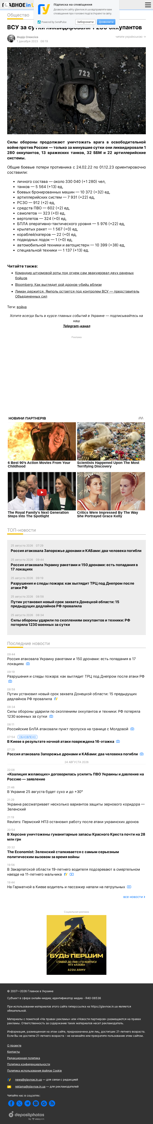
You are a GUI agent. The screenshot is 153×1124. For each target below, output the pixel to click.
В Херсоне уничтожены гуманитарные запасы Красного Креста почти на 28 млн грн (76, 834)
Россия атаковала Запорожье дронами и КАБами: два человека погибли (73, 752)
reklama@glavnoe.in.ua (30, 1086)
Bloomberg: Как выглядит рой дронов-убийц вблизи (58, 284)
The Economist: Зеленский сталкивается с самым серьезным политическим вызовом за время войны (63, 852)
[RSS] (52, 1103)
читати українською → (131, 36)
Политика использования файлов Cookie (34, 1070)
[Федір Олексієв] (11, 41)
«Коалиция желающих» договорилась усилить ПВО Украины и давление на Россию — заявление (75, 774)
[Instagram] (36, 1103)
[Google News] (44, 1103)
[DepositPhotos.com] (27, 1116)
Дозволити (106, 22)
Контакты (13, 1051)
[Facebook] (11, 1103)
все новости (133, 897)
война (22, 307)
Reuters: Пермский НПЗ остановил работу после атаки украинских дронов (73, 819)
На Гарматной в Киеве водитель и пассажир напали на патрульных (66, 885)
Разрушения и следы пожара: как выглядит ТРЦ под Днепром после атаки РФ (75, 674)
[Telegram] (28, 1103)
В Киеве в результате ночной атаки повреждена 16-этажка (61, 739)
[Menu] (148, 4)
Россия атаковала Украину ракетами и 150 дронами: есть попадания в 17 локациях (71, 659)
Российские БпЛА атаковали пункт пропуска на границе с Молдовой (68, 727)
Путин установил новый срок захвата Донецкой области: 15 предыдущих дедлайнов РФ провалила (72, 694)
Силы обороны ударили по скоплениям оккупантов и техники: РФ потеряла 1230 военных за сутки (73, 711)
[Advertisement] (76, 368)
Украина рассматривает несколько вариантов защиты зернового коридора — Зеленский (76, 804)
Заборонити (85, 22)
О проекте (14, 1045)
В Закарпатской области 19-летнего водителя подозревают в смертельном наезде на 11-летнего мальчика (73, 869)
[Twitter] (19, 1103)
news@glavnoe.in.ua (28, 1079)
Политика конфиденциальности (28, 1064)
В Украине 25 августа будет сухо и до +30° (45, 790)
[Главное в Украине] (20, 5)
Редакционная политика (23, 1058)
